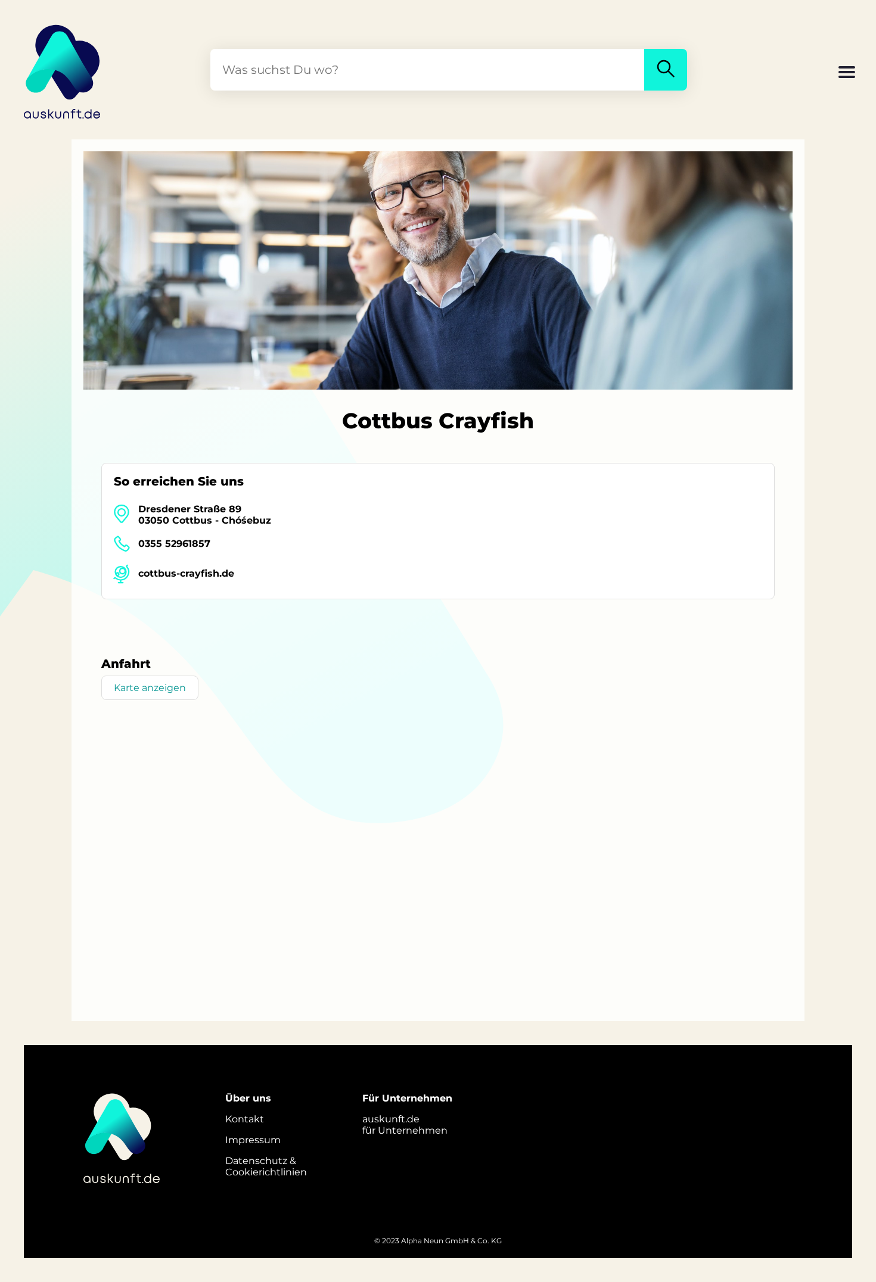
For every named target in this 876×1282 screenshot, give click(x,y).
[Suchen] (665, 70)
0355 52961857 (174, 543)
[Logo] (62, 70)
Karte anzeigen (150, 687)
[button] (846, 73)
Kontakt (244, 1119)
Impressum (253, 1140)
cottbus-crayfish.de (186, 573)
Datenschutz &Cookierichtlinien (266, 1166)
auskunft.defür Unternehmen (405, 1124)
